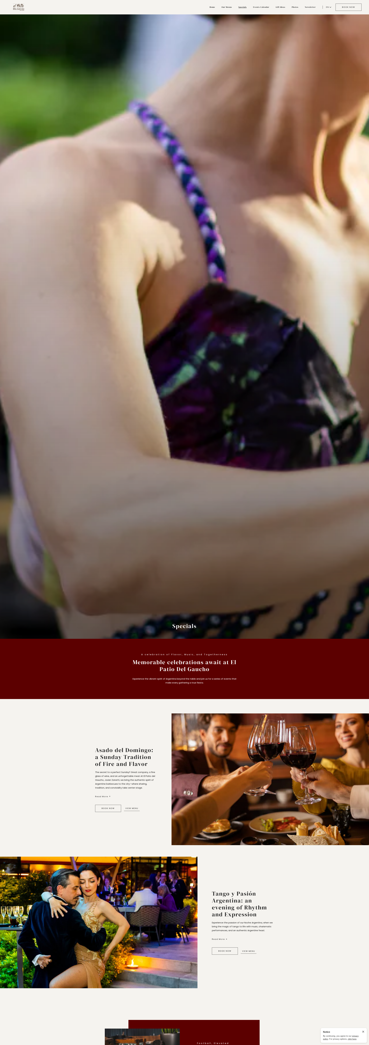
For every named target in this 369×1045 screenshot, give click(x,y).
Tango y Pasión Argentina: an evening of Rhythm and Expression (239, 904)
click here (352, 1039)
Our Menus (227, 7)
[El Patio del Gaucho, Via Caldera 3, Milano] (18, 7)
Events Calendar (261, 7)
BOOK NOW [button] (348, 7)
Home (212, 7)
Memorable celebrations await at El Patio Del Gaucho (184, 666)
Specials (242, 7)
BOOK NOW (108, 808)
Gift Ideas (280, 7)
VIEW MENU (131, 808)
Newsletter (310, 7)
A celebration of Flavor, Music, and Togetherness (184, 654)
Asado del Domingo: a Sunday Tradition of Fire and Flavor (124, 757)
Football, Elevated (213, 1043)
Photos (295, 7)
